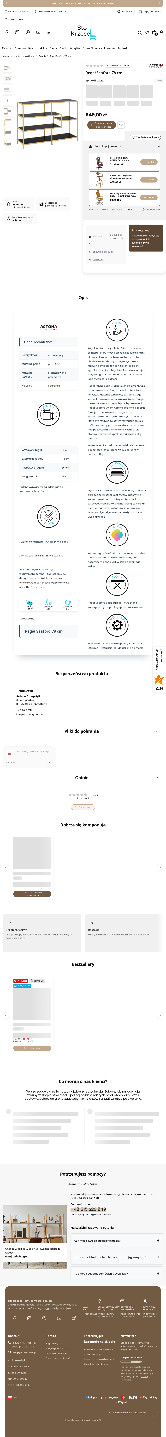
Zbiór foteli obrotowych (96, 1364)
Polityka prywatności (56, 1348)
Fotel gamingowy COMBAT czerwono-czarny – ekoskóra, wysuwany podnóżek (120, 159)
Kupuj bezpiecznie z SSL (58, 1358)
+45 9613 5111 (24, 710)
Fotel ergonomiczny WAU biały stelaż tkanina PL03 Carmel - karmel (123, 194)
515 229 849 (126, 11)
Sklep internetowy (81, 1420)
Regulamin (125, 1370)
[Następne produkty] (160, 867)
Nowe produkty (92, 1354)
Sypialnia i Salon (26, 56)
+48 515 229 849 (88, 1209)
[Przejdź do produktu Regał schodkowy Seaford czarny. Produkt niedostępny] (32, 865)
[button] (120, 125)
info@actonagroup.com (30, 714)
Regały (42, 56)
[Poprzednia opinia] (6, 1121)
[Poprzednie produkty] (6, 867)
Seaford (53, 385)
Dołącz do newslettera (136, 1361)
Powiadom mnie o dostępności (103, 124)
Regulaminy (52, 1343)
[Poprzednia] (6, 3)
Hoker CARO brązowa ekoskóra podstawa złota (121, 177)
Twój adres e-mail (131, 1357)
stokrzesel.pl (8, 56)
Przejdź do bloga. (16, 1256)
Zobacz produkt (32, 1048)
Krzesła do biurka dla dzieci (99, 1359)
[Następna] (160, 3)
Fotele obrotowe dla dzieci (98, 1349)
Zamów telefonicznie (147, 137)
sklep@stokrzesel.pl (151, 11)
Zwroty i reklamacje (56, 1353)
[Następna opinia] (160, 1121)
